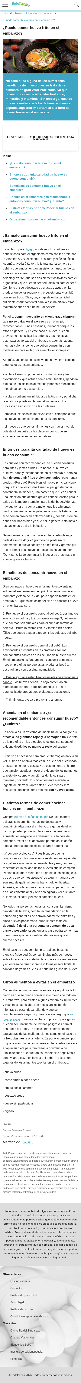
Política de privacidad (23, 1295)
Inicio (6, 13)
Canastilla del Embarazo (25, 1330)
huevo (30, 249)
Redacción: (13, 1142)
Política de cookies (22, 1309)
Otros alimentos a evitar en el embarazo (37, 219)
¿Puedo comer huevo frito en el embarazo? (29, 19)
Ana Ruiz (28, 1142)
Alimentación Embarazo (40, 13)
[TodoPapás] (20, 6)
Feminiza (16, 1358)
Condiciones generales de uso (28, 1316)
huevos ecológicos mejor (30, 816)
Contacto (15, 1288)
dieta (31, 559)
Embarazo (17, 13)
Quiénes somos (20, 1281)
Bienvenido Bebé (20, 1344)
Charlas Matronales (22, 1337)
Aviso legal (17, 1302)
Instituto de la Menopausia (26, 1351)
